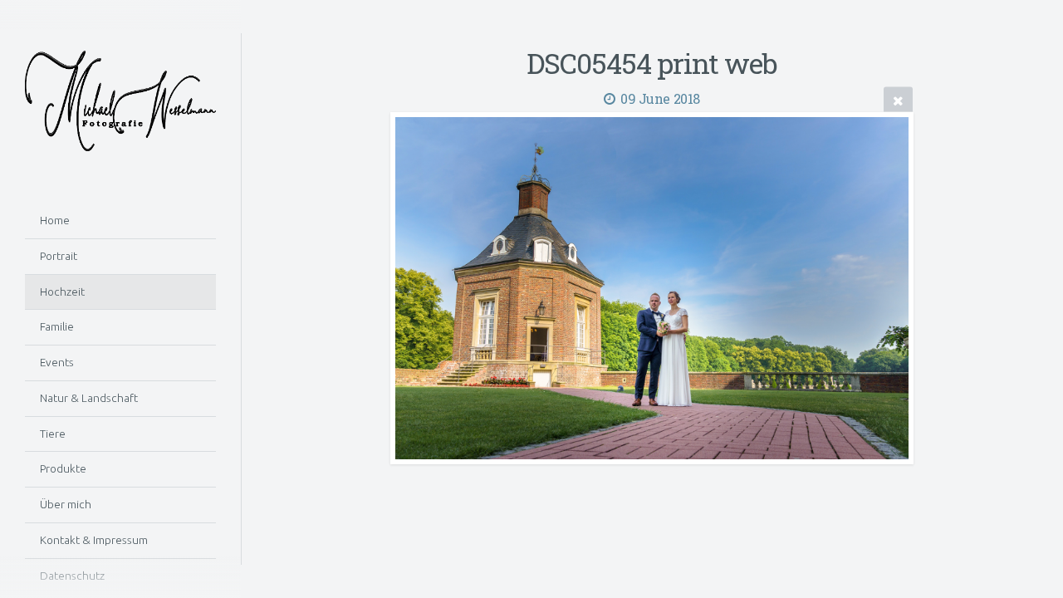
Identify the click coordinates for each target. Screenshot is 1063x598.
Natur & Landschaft (89, 397)
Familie (57, 326)
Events (57, 362)
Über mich (65, 504)
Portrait (58, 255)
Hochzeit (62, 291)
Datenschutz (72, 575)
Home (55, 220)
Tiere (53, 433)
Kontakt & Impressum (94, 540)
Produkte (63, 468)
